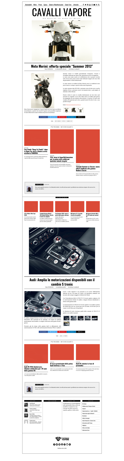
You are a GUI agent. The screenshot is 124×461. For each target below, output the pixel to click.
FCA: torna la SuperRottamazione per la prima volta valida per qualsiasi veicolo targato (61, 159)
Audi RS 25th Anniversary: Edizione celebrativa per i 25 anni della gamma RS (35, 369)
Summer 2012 (69, 121)
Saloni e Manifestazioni (56, 4)
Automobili (28, 4)
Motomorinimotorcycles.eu (73, 104)
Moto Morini (63, 69)
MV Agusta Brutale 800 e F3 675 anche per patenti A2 (92, 215)
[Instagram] (92, 4)
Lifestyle (75, 4)
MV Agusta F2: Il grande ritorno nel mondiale (76, 214)
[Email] (94, 4)
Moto (35, 4)
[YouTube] (90, 4)
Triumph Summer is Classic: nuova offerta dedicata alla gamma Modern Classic (88, 168)
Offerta (63, 121)
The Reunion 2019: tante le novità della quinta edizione (62, 214)
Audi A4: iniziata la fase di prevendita (85, 364)
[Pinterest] (88, 4)
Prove (40, 4)
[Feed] (96, 4)
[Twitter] (85, 4)
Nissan (64, 449)
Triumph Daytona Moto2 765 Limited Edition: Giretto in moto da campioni (46, 215)
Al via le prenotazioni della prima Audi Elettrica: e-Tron (61, 364)
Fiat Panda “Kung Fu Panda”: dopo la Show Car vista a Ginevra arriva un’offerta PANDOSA (36, 151)
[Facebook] (83, 4)
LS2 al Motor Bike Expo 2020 (29, 214)
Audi (58, 287)
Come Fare (68, 4)
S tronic (65, 335)
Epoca (45, 4)
